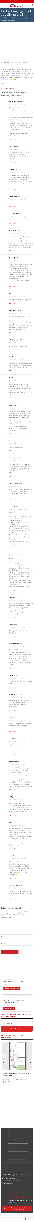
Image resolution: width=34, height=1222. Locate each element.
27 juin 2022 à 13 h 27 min (17, 408)
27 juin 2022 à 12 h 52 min (17, 313)
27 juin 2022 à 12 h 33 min (17, 296)
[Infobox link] (17, 1200)
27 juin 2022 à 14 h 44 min (17, 647)
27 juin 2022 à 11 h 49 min (17, 172)
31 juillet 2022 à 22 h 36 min (17, 859)
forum (9, 18)
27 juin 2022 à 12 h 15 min (17, 261)
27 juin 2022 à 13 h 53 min (17, 486)
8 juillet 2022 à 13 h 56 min (17, 825)
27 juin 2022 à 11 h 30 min (17, 104)
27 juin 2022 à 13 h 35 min (17, 444)
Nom (3, 937)
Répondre (12, 139)
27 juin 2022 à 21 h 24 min (17, 741)
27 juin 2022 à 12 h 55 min (17, 343)
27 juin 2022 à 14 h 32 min (17, 600)
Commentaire (6, 918)
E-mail (3, 944)
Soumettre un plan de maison (12, 1180)
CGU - (24, 1214)
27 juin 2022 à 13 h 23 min (17, 381)
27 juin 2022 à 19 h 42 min (17, 720)
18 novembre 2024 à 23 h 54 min (19, 509)
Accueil (3, 18)
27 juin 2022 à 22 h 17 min (17, 765)
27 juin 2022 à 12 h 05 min (17, 199)
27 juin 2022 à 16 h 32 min (17, 678)
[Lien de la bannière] (17, 984)
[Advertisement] (17, 43)
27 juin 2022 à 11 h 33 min (17, 149)
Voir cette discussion (8, 1083)
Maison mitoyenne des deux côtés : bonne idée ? (16, 1074)
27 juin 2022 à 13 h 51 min (17, 461)
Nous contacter (8, 1183)
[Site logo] (17, 5)
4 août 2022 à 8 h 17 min (16, 888)
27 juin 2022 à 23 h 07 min (17, 800)
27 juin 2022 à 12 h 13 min (17, 216)
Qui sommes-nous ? (9, 1178)
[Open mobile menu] (1, 5)
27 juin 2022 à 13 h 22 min (17, 360)
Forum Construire (17, 18)
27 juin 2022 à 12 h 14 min (17, 233)
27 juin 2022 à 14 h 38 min (17, 628)
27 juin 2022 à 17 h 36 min (17, 697)
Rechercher (17, 1029)
